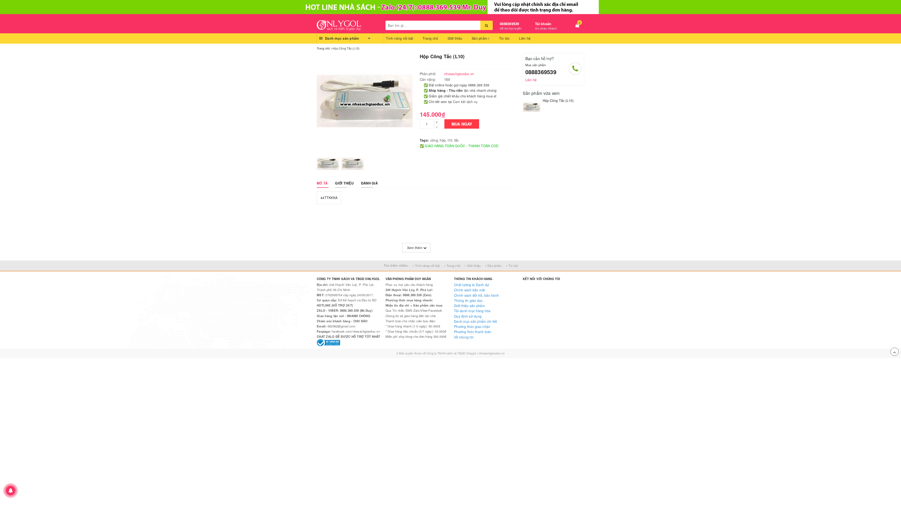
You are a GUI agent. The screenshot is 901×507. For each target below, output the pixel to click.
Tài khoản (543, 23)
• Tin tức (512, 265)
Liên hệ (525, 38)
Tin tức (504, 38)
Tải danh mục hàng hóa (472, 310)
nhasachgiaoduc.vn (492, 353)
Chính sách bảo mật (469, 290)
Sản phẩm (480, 38)
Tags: (424, 140)
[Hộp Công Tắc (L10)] (531, 107)
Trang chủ (430, 38)
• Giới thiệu (473, 265)
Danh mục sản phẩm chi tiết (475, 321)
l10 (450, 140)
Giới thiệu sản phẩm (469, 305)
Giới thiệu (455, 38)
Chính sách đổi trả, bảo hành (476, 295)
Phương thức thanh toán (473, 331)
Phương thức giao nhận (472, 326)
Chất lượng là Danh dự (471, 284)
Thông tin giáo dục (468, 300)
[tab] (322, 183)
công (434, 140)
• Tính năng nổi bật (426, 265)
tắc (456, 140)
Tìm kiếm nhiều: (396, 265)
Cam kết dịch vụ (465, 101)
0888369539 (509, 23)
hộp (443, 140)
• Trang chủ (452, 265)
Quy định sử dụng (467, 316)
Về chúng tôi (463, 337)
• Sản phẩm (493, 265)
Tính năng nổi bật (399, 38)
